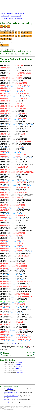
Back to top (28, 353)
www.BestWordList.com (10, 392)
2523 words (18, 366)
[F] (16, 33)
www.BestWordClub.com (11, 396)
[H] (21, 33)
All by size (18, 51)
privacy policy (28, 406)
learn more (21, 406)
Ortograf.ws (7, 403)
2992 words (18, 370)
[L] (1, 37)
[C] (7, 33)
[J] (27, 33)
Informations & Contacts (9, 409)
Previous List (6, 355)
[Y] (7, 40)
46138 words (18, 362)
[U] (27, 37)
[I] (24, 33)
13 (23, 54)
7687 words (20, 372)
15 (31, 54)
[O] (10, 37)
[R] (19, 37)
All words (10, 13)
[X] (4, 40)
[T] (24, 37)
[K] (30, 33)
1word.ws (6, 399)
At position (18, 18)
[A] (1, 33)
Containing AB (16, 16)
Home (3, 13)
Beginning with (20, 13)
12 (19, 54)
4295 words (18, 364)
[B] (4, 33)
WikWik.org (10, 389)
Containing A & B (7, 18)
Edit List (5, 353)
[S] (21, 37)
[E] (13, 33)
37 (22, 343)
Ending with (5, 16)
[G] (19, 33)
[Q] (16, 37)
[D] (10, 33)
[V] (30, 37)
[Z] (10, 40)
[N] (7, 37)
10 (12, 54)
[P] (13, 37)
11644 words (17, 368)
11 (16, 54)
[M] (4, 37)
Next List (30, 355)
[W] (1, 40)
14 (27, 54)
